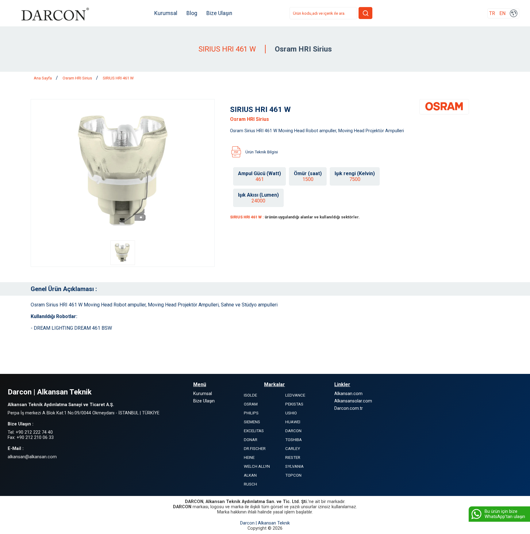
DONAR (250, 439)
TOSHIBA (293, 439)
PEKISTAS (294, 404)
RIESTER (292, 457)
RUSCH (250, 484)
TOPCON (293, 475)
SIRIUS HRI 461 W (118, 78)
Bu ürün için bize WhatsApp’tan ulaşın (505, 514)
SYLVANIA (294, 466)
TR (492, 13)
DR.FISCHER (255, 448)
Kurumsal (165, 13)
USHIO (291, 413)
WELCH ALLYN (257, 466)
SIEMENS (252, 422)
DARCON (293, 430)
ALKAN (250, 475)
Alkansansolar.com (353, 401)
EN (502, 13)
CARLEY (292, 448)
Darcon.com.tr (348, 408)
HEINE (249, 457)
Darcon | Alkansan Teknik (265, 523)
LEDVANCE (295, 395)
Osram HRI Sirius (78, 78)
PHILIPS (251, 413)
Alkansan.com (348, 393)
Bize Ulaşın (219, 13)
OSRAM (251, 404)
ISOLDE (250, 395)
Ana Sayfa (43, 78)
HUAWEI (292, 422)
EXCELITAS (254, 430)
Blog (191, 13)
